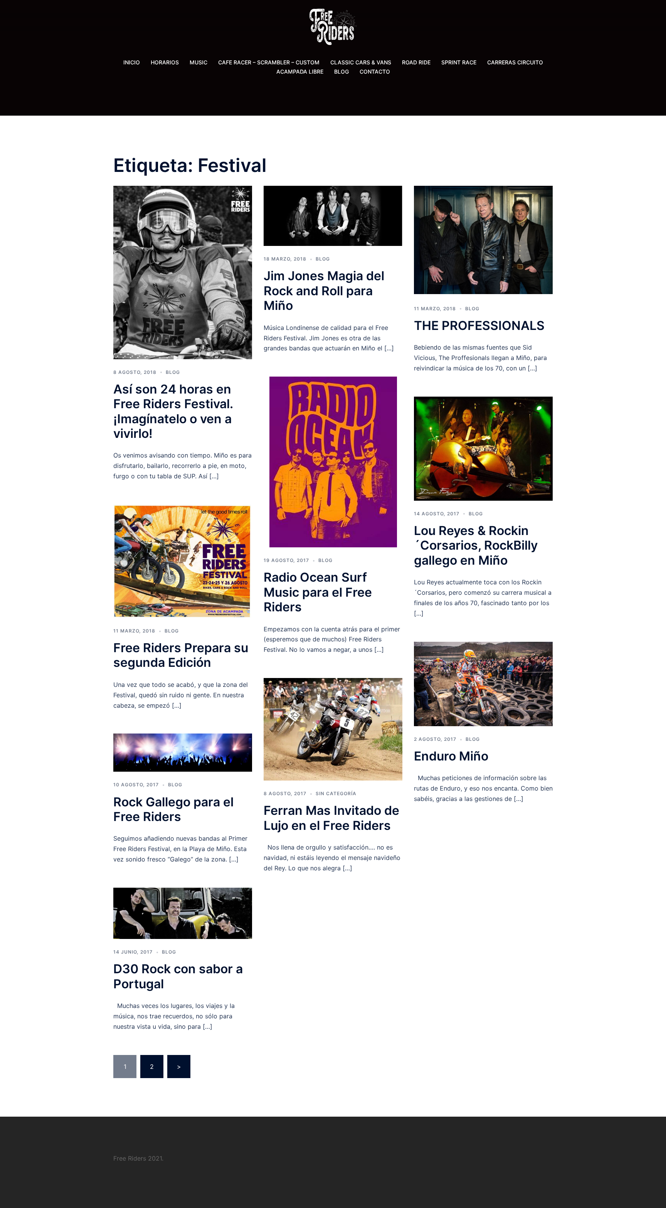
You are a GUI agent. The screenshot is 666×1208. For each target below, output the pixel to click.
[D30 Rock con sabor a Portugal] (182, 913)
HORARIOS (165, 62)
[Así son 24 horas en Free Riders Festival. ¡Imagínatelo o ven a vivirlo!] (182, 272)
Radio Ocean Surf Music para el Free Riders (318, 592)
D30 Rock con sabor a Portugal (178, 976)
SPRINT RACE (458, 62)
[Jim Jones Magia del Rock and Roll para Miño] (333, 215)
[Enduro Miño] (483, 683)
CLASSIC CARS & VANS (360, 62)
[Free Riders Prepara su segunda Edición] (182, 560)
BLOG (341, 71)
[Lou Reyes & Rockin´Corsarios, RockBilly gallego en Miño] (483, 448)
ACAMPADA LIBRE (299, 71)
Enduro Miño (451, 756)
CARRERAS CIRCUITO (515, 62)
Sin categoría (336, 793)
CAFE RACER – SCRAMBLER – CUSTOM (269, 62)
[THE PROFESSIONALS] (483, 240)
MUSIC (198, 62)
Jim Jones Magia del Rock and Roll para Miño (324, 290)
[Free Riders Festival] (333, 29)
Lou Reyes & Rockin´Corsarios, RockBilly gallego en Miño (476, 545)
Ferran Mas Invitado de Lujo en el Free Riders (331, 818)
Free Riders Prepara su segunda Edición (180, 655)
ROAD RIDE (416, 62)
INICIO (131, 62)
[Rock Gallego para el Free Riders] (182, 752)
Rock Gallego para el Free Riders (173, 809)
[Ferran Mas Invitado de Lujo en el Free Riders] (333, 729)
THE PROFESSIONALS (479, 325)
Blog (173, 372)
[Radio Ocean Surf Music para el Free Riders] (333, 461)
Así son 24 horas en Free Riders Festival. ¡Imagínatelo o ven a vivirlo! (173, 411)
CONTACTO (375, 71)
